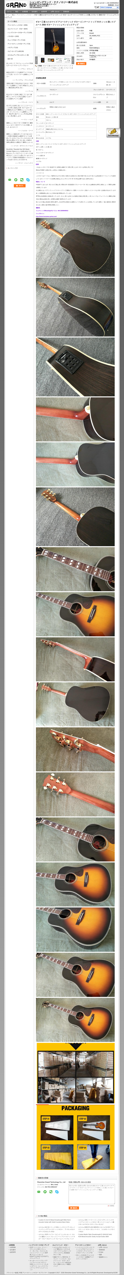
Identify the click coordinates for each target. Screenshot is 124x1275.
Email (117, 5)
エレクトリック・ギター (16, 29)
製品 (16, 11)
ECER (115, 1273)
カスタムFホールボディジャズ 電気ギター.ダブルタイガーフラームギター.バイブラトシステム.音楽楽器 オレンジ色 (62, 1251)
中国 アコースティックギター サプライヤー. (33, 1273)
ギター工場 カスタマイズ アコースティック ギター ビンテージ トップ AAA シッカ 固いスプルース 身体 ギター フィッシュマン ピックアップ (55, 68)
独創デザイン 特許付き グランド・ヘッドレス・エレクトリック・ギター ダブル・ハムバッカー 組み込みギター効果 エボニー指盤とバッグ (62, 1261)
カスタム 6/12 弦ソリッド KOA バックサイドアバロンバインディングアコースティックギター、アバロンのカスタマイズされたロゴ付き (57, 1229)
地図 (100, 1254)
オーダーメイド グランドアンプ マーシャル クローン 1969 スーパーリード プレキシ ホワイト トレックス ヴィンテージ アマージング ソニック (39, 1265)
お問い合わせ (55, 11)
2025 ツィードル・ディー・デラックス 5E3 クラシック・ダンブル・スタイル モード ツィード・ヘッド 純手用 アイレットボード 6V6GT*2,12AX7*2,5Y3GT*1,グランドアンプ (39, 1253)
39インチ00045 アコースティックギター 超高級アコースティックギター (85, 1257)
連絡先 (82, 63)
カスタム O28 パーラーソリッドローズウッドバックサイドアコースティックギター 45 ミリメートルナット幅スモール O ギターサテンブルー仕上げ (96, 1222)
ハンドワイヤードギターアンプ (18, 32)
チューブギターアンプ (15, 40)
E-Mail (101, 1252)
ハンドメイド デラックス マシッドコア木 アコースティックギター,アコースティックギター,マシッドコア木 (85, 1250)
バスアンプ (11, 47)
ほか (9, 59)
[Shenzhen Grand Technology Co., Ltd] (118, 7)
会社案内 (34, 11)
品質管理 (44, 11)
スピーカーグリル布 (14, 51)
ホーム (9, 11)
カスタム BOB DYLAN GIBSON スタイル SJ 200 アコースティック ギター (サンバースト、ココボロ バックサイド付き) (96, 1229)
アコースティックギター (25, 15)
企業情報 (25, 11)
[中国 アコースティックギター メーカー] (16, 4)
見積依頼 (111, 5)
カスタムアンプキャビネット (17, 55)
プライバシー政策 (12, 1273)
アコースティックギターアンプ (18, 44)
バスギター (11, 36)
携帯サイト (104, 1257)
